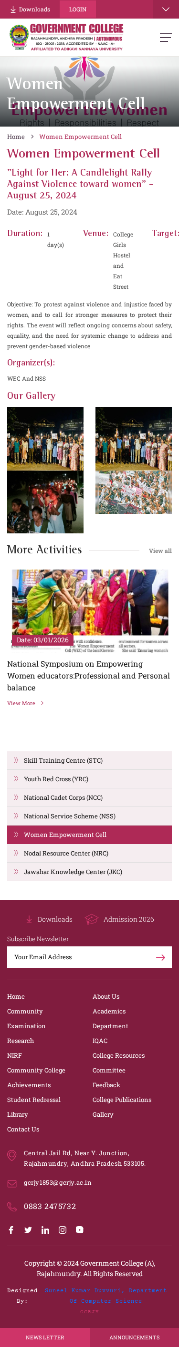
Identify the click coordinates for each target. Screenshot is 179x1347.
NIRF (14, 1055)
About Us (106, 996)
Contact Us (23, 1129)
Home (16, 136)
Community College (36, 1070)
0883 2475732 (50, 1206)
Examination (26, 1026)
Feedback (106, 1085)
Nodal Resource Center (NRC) (66, 853)
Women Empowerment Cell (80, 136)
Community (25, 1011)
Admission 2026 (129, 919)
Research (20, 1040)
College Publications (122, 1099)
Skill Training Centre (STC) (63, 760)
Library (17, 1114)
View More (21, 703)
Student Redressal (34, 1099)
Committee (109, 1070)
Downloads (34, 9)
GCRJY (89, 1312)
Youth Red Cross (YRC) (56, 779)
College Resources (119, 1055)
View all (160, 550)
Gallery (103, 1114)
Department (110, 1026)
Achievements (29, 1085)
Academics (109, 1011)
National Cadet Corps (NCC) (63, 797)
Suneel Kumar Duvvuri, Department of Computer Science (106, 1296)
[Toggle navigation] (166, 9)
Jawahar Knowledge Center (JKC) (73, 871)
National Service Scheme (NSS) (70, 816)
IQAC (100, 1040)
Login (77, 9)
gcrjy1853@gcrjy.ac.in (58, 1182)
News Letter (45, 1337)
